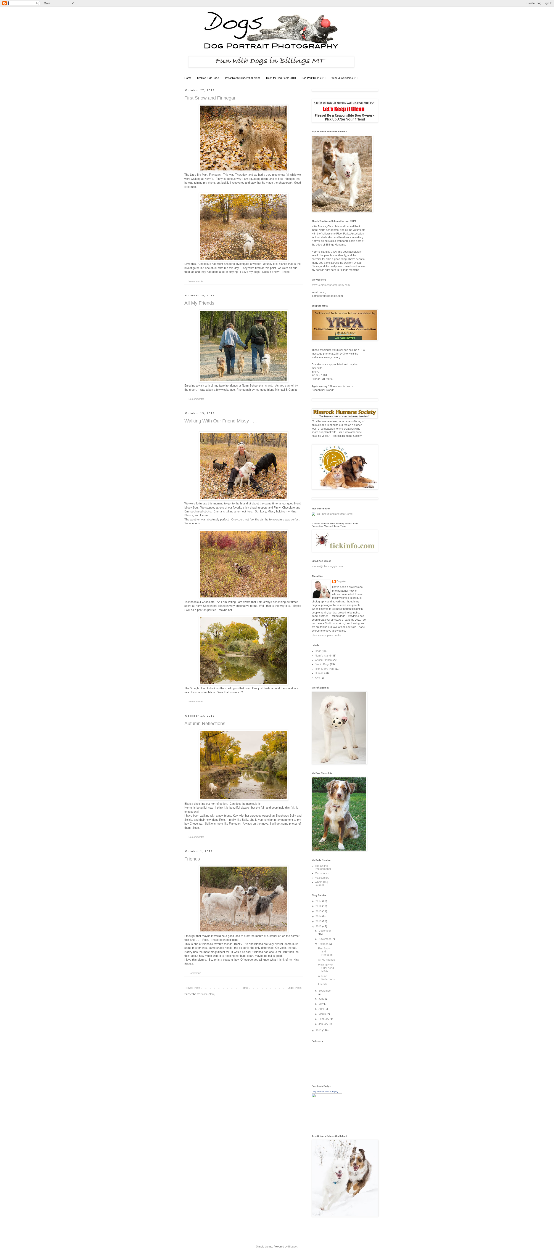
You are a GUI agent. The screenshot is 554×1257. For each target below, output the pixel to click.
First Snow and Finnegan (210, 98)
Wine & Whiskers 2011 (345, 78)
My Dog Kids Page (208, 78)
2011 (319, 1030)
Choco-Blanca (323, 659)
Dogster (341, 581)
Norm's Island (323, 655)
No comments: (196, 281)
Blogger (292, 1246)
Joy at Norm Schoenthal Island (243, 78)
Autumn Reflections (204, 723)
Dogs (318, 651)
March (323, 1014)
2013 (319, 921)
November (325, 939)
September (325, 990)
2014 (319, 916)
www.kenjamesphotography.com (331, 285)
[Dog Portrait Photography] (327, 1126)
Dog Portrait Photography (325, 1091)
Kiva (317, 677)
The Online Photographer (323, 867)
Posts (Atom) (207, 994)
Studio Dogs (322, 664)
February (324, 1019)
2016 (319, 906)
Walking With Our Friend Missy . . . (220, 421)
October (324, 944)
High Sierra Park (324, 668)
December (325, 930)
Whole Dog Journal (321, 884)
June (322, 998)
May (321, 1003)
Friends (192, 859)
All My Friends (199, 303)
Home (188, 78)
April (322, 1008)
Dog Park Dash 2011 (313, 78)
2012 (319, 926)
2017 (319, 901)
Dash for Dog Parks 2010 (281, 78)
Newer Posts (192, 987)
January (324, 1024)
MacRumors (322, 877)
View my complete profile (326, 635)
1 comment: (194, 973)
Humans (320, 673)
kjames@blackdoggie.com (327, 566)
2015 (319, 911)
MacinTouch (322, 873)
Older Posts (294, 987)
